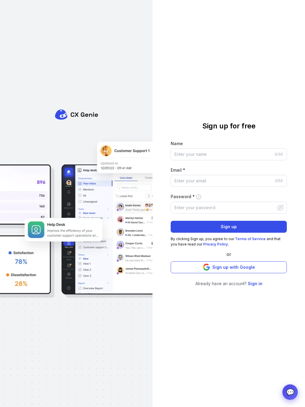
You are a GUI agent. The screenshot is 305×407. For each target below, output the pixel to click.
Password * (183, 196)
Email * (178, 170)
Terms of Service (250, 239)
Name (177, 143)
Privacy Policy (215, 244)
